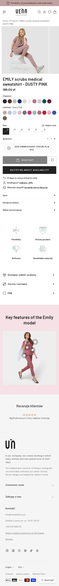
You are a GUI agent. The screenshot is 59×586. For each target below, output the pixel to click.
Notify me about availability (29, 170)
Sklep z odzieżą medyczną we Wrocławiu (24, 533)
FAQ (10, 293)
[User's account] (44, 12)
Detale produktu (11, 202)
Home (6, 21)
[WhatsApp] (37, 551)
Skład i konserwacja (12, 210)
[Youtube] (19, 551)
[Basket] (54, 12)
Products (14, 21)
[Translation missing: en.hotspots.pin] (27, 347)
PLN (20, 567)
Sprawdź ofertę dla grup (36, 187)
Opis (5, 195)
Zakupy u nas (13, 496)
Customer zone (14, 485)
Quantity (7, 139)
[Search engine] (39, 12)
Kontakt (9, 539)
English (8, 567)
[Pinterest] (25, 551)
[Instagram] (7, 551)
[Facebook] (13, 551)
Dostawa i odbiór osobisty (22, 274)
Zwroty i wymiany (17, 284)
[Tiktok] (31, 551)
